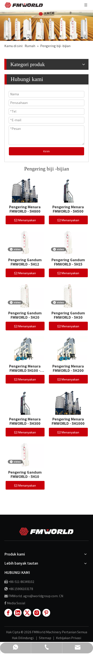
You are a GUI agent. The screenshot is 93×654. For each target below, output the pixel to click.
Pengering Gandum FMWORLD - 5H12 (25, 262)
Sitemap (45, 638)
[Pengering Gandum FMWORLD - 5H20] (25, 295)
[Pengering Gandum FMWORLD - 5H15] (68, 242)
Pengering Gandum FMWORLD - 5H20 (25, 315)
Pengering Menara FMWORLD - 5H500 (68, 209)
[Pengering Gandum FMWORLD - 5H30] (68, 295)
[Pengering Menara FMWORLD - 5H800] (25, 189)
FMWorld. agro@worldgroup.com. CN (35, 596)
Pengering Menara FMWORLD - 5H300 (25, 421)
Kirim (46, 151)
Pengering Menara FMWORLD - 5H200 (68, 368)
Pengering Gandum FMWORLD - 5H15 (68, 262)
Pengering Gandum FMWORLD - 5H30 (68, 315)
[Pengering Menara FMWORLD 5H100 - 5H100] (25, 348)
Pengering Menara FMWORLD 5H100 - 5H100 (25, 368)
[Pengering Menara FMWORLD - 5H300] (25, 401)
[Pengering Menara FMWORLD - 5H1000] (68, 401)
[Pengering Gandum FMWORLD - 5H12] (25, 242)
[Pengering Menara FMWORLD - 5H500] (68, 189)
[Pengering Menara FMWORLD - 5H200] (68, 348)
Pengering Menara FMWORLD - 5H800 (25, 209)
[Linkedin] (18, 613)
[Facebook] (8, 613)
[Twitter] (27, 613)
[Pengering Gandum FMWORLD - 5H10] (25, 454)
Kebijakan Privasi (68, 638)
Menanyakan (27, 220)
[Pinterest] (46, 613)
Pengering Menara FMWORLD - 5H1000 (68, 421)
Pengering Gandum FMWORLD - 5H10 (25, 474)
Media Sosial (16, 603)
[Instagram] (37, 613)
